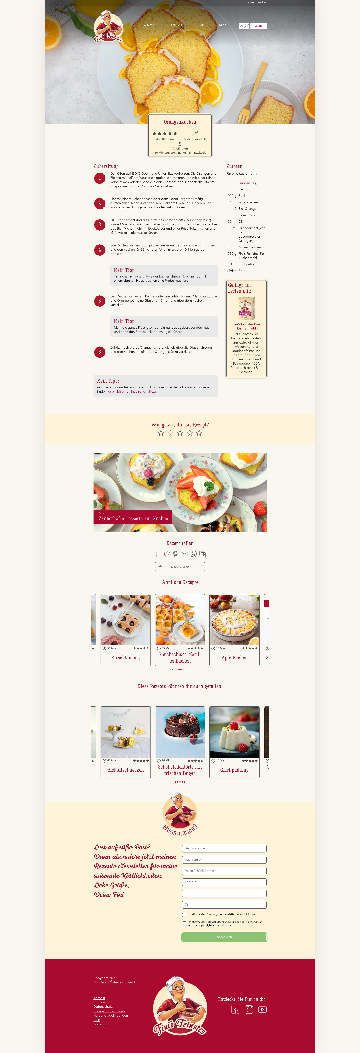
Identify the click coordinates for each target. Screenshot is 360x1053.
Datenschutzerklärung (218, 922)
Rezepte (148, 25)
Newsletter (262, 2)
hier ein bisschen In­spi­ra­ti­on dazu (131, 391)
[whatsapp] (193, 554)
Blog (200, 25)
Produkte (175, 25)
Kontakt (251, 2)
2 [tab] (174, 669)
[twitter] (166, 554)
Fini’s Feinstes (108, 26)
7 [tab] (185, 669)
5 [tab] (181, 669)
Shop (222, 25)
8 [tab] (187, 669)
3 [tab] (176, 669)
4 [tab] (179, 669)
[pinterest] (175, 554)
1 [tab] (172, 669)
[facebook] (157, 554)
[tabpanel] (180, 630)
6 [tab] (183, 669)
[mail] (184, 554)
